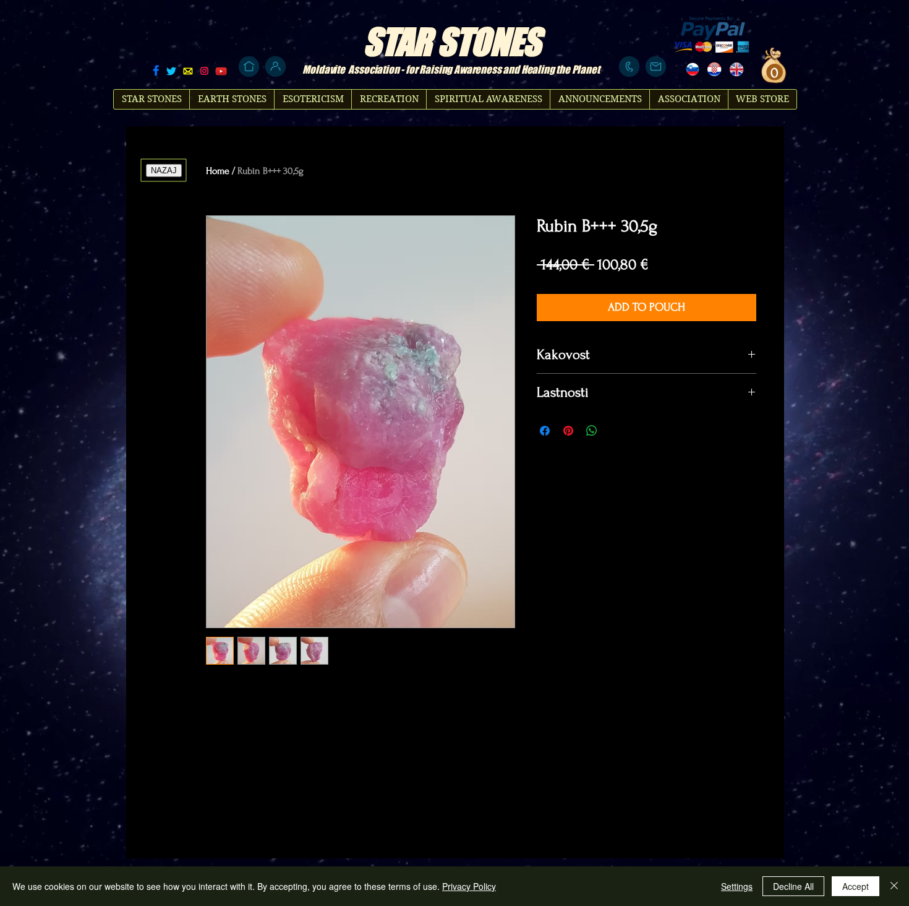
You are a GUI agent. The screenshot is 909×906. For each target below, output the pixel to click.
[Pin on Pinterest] (568, 430)
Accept (855, 886)
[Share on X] (615, 430)
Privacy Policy (469, 886)
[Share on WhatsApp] (591, 430)
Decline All (793, 886)
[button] (773, 72)
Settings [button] (737, 886)
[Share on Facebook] (544, 430)
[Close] (894, 886)
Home (217, 170)
